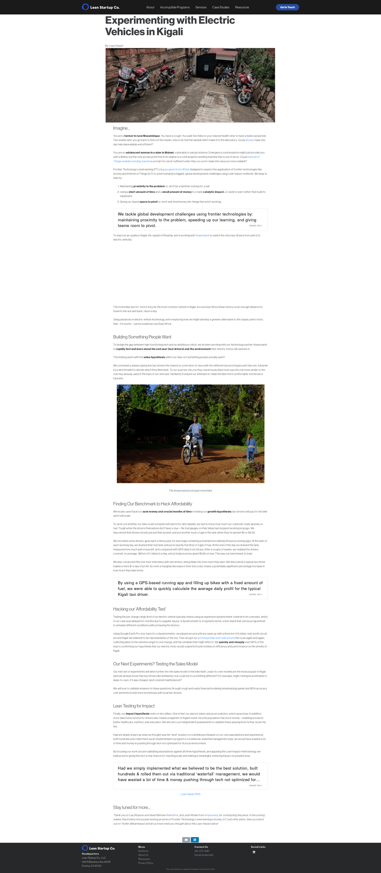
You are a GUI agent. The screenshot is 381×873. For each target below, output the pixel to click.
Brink (175, 815)
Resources (144, 859)
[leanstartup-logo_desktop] (101, 7)
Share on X (255, 225)
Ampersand (202, 235)
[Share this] (195, 839)
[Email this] (186, 839)
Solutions (143, 850)
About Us (143, 854)
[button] (157, 7)
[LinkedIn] (254, 852)
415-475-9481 (202, 850)
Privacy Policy (145, 863)
